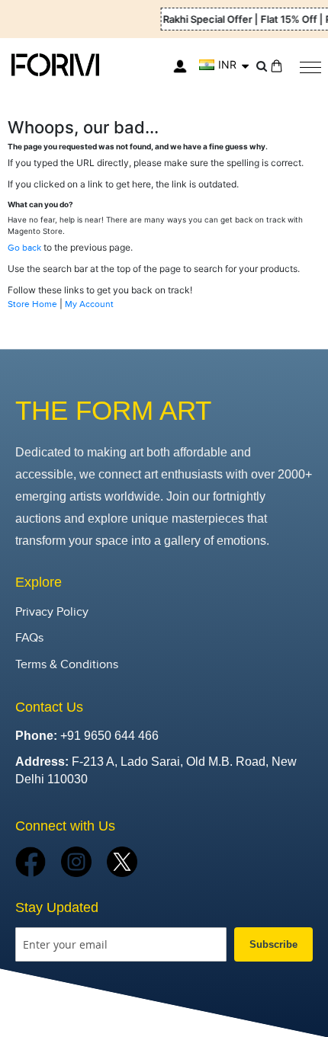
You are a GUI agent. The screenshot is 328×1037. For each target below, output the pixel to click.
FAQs (29, 638)
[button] (224, 65)
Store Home (32, 304)
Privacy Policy (51, 612)
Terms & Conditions (66, 665)
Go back (24, 247)
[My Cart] (276, 66)
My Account (89, 304)
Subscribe (273, 944)
